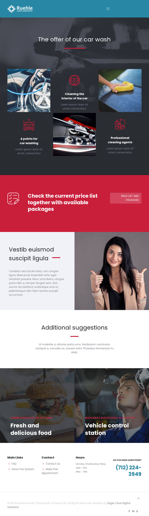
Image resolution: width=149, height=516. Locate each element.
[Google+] (133, 511)
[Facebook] (129, 511)
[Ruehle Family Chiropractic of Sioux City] (20, 9)
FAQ (14, 464)
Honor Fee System (23, 469)
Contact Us (53, 464)
